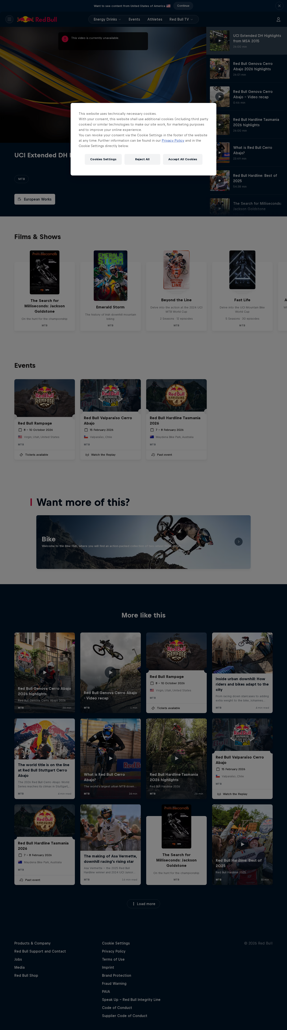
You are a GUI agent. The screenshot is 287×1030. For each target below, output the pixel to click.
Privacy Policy (173, 140)
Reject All (142, 159)
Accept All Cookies (182, 159)
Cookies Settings (103, 159)
